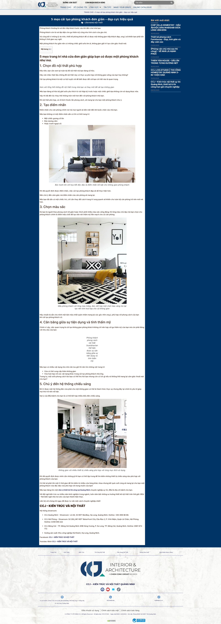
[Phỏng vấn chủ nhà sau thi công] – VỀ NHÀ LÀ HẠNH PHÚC (164, 51)
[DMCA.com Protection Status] (111, 621)
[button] (95, 7)
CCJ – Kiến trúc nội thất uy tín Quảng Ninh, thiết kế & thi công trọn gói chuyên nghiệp (165, 84)
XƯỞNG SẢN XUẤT (70, 2)
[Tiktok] (119, 589)
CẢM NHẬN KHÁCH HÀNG (95, 2)
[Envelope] (113, 589)
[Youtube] (108, 589)
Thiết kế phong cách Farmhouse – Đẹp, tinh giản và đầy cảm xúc (165, 39)
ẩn (50, 49)
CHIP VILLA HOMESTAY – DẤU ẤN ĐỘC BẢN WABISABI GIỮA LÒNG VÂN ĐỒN (166, 27)
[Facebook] (102, 589)
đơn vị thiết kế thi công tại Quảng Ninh (74, 490)
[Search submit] (171, 3)
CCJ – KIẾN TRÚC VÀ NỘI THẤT (61, 537)
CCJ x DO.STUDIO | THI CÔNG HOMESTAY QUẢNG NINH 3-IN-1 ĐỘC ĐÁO (166, 72)
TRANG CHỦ (88, 12)
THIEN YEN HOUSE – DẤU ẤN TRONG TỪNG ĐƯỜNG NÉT (165, 61)
